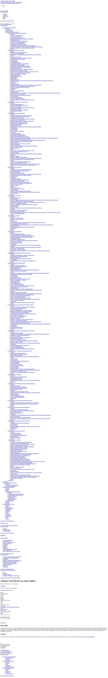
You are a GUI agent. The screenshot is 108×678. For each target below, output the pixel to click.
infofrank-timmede (4, 650)
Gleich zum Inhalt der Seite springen (7, 1)
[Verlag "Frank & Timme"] (11, 2)
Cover (1, 611)
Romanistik (17, 607)
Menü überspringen (4, 10)
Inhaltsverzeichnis (7, 611)
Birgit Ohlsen (3, 586)
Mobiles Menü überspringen (6, 24)
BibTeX (2, 609)
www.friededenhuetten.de (90, 636)
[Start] (0, 21)
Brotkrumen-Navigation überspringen (7, 570)
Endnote (6, 609)
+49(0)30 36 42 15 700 (7, 651)
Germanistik (2, 607)
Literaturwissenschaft (4, 590)
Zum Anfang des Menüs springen (7, 20)
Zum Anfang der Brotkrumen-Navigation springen (10, 577)
